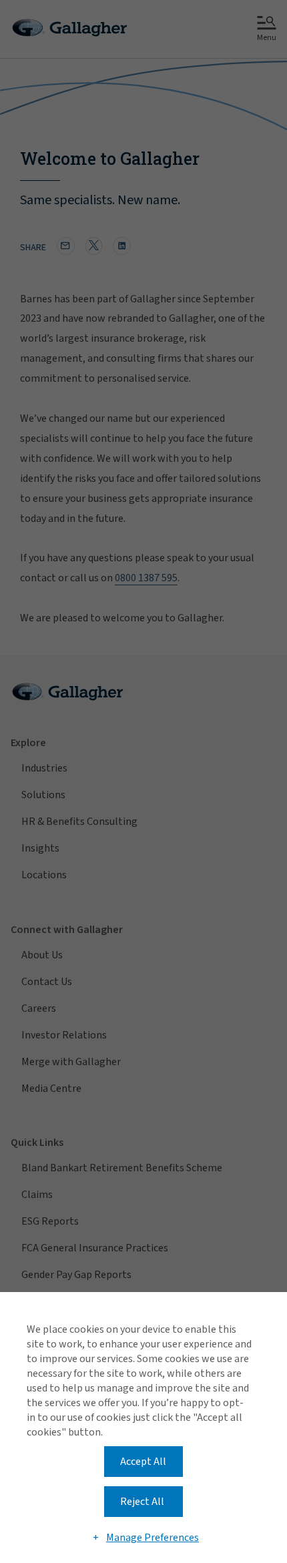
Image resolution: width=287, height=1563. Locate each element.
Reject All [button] (142, 1501)
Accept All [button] (143, 1461)
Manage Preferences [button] (152, 1537)
